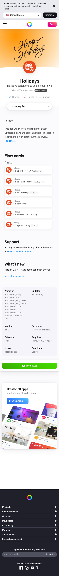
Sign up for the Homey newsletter (29, 549)
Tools (7, 341)
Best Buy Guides (10, 511)
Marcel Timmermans (41, 330)
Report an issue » (12, 352)
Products (6, 507)
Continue (49, 15)
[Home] (29, 24)
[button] (22, 15)
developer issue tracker (19, 251)
